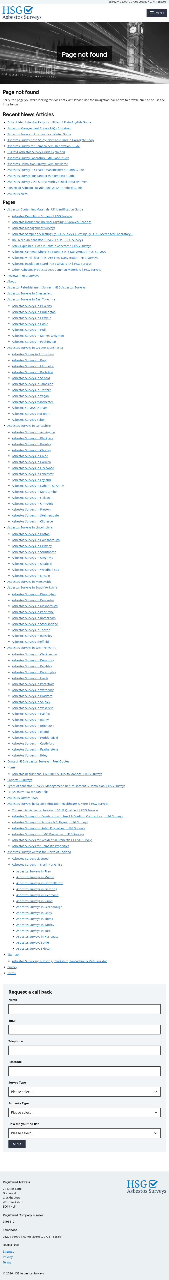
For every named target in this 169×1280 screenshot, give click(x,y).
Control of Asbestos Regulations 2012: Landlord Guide (44, 188)
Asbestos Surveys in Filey (33, 871)
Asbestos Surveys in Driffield (31, 318)
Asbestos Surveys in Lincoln (31, 576)
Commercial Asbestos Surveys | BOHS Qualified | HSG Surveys (55, 810)
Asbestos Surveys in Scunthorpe (34, 552)
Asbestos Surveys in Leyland (31, 480)
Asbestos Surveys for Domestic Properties (40, 846)
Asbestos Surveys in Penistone (33, 612)
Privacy (12, 967)
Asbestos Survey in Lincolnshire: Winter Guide (39, 134)
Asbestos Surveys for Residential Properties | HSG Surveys (52, 840)
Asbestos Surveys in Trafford (31, 390)
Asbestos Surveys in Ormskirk (32, 504)
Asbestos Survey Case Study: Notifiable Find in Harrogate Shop (50, 140)
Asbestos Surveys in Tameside (32, 384)
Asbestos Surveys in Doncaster (33, 600)
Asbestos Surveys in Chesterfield (29, 293)
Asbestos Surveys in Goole (30, 324)
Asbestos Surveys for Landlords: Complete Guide (41, 176)
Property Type (18, 1103)
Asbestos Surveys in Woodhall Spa (35, 570)
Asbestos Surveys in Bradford (32, 696)
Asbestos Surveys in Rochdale (32, 372)
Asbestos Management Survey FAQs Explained (39, 128)
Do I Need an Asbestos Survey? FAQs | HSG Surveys (47, 240)
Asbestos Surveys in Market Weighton (38, 336)
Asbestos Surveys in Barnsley (32, 636)
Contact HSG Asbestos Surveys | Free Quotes (38, 761)
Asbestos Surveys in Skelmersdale (35, 515)
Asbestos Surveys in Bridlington (34, 312)
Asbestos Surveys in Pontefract (33, 684)
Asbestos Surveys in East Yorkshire (31, 299)
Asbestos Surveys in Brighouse (33, 726)
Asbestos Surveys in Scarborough (39, 907)
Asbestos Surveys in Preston (31, 509)
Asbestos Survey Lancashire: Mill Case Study (38, 158)
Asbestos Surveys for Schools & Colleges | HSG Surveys (50, 822)
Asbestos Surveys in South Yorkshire (32, 587)
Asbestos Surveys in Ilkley (29, 755)
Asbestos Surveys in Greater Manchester (35, 348)
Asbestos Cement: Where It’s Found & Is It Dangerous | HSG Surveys (59, 252)
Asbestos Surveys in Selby (34, 913)
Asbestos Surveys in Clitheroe (32, 521)
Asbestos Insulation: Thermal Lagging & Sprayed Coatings (52, 222)
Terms (11, 973)
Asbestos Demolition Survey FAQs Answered (37, 164)
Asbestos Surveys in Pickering (36, 889)
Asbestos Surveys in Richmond (37, 895)
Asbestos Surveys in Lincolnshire (30, 527)
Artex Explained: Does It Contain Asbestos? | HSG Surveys (51, 246)
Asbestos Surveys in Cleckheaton (34, 654)
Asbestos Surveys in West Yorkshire (31, 648)
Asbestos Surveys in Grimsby (32, 546)
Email (12, 1020)
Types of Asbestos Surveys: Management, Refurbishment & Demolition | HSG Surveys (66, 786)
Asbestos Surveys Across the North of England (39, 852)
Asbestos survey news (22, 798)
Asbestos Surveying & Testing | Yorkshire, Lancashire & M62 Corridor (59, 961)
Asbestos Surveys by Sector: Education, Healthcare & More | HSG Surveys (57, 804)
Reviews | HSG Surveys (23, 276)
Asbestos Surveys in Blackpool (32, 438)
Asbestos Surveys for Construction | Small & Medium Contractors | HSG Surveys (67, 816)
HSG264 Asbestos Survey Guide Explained (36, 152)
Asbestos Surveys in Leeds (30, 678)
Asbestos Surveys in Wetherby (33, 690)
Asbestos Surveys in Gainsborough (36, 540)
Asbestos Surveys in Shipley (31, 702)
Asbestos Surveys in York (33, 931)
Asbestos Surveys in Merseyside (29, 582)
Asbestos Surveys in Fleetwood (33, 468)
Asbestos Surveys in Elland (30, 732)
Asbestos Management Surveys (33, 228)
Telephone (15, 1041)
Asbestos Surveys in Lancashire (29, 426)
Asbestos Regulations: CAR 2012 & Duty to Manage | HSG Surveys (57, 774)
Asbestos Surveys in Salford (31, 378)
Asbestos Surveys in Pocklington (34, 342)
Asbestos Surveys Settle (32, 942)
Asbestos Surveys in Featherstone (35, 749)
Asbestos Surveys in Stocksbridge (35, 624)
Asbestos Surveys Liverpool (30, 858)
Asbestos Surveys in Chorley (31, 450)
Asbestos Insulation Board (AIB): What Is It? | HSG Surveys (52, 264)
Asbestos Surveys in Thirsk (34, 919)
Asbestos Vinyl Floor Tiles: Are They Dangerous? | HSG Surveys (55, 258)
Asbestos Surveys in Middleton (33, 366)
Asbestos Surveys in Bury (29, 360)
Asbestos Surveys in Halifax (31, 714)
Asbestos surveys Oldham (30, 408)
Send (17, 1144)
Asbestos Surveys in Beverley (32, 306)
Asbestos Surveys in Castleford (33, 743)
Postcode (15, 1062)
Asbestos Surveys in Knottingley (34, 672)
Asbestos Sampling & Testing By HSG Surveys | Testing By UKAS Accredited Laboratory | (72, 234)
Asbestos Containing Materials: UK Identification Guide (45, 209)
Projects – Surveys (19, 780)
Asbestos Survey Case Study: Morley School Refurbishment (48, 182)
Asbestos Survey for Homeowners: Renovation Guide (43, 146)
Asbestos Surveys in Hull (29, 330)
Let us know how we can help (27, 792)
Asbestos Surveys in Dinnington (34, 594)
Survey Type (17, 1082)
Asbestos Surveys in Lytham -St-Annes (38, 486)
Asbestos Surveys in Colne (30, 456)
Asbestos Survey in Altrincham (33, 354)
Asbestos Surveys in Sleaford (32, 564)
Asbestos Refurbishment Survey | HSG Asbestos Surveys (46, 287)
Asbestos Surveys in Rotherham (34, 618)
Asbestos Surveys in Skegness (32, 558)
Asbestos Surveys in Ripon (34, 901)
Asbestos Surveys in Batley (30, 720)
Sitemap (13, 954)
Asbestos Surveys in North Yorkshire (37, 864)
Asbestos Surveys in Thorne (31, 630)
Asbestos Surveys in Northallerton (39, 883)
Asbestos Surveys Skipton (33, 948)
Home (11, 767)
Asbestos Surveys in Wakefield (33, 708)
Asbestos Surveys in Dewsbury (33, 660)
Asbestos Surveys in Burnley (31, 444)
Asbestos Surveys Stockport (31, 414)
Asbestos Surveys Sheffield (30, 642)
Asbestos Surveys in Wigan (30, 396)
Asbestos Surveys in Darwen (31, 462)
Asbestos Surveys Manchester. (33, 402)
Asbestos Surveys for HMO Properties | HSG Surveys (48, 834)
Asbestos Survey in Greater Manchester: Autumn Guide (45, 170)
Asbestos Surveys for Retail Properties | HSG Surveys (48, 828)
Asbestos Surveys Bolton (29, 420)
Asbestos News (17, 194)
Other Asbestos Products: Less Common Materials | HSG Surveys (56, 270)
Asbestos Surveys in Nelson (31, 498)
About (11, 281)
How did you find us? (23, 1124)
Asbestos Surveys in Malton (35, 877)
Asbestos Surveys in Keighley (32, 666)
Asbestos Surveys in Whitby (35, 925)
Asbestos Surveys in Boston (31, 534)
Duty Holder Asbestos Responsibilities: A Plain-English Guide (49, 122)
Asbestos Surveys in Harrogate (37, 936)
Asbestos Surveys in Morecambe (34, 492)
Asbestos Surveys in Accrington (33, 432)
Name (12, 1000)
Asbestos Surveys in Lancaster (33, 474)
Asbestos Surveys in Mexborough (35, 606)
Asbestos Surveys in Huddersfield (35, 738)
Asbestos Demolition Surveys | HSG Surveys (42, 216)
